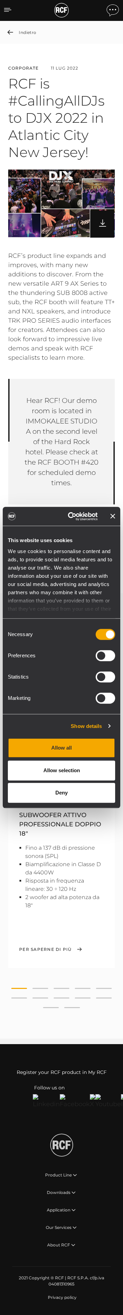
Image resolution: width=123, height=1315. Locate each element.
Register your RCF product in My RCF (62, 1072)
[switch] (105, 655)
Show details (86, 726)
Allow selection (61, 770)
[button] (19, 988)
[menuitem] (61, 1297)
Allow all (61, 748)
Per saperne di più (45, 949)
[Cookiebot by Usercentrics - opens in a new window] (72, 516)
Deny (61, 793)
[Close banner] (112, 516)
